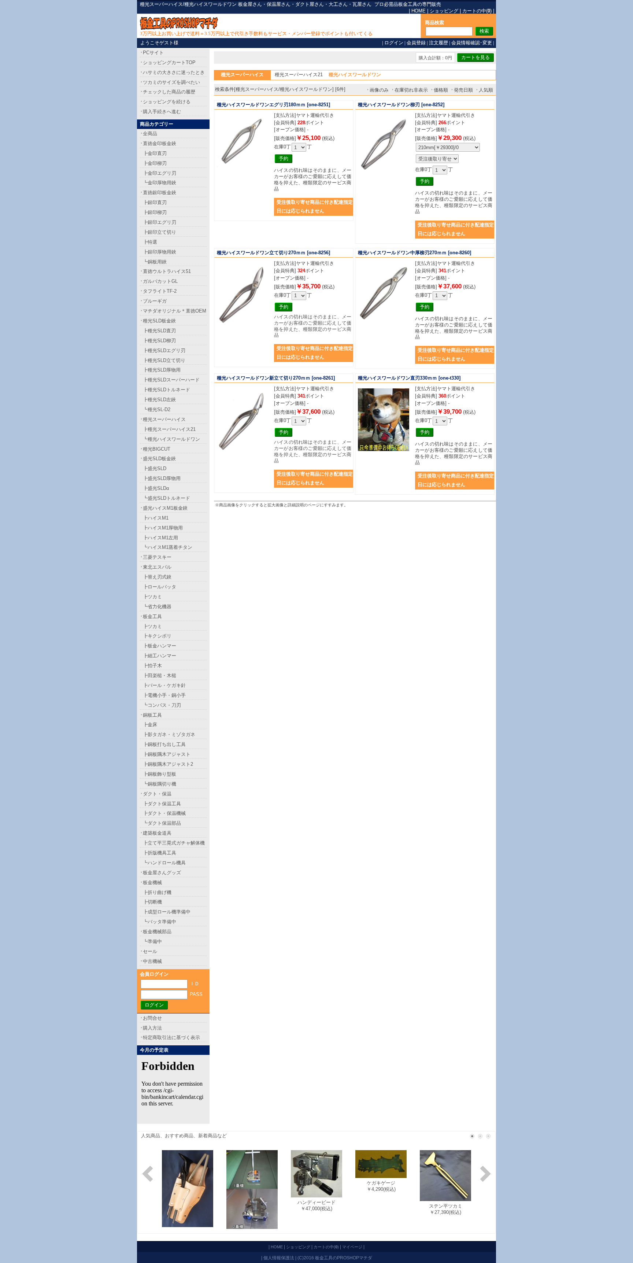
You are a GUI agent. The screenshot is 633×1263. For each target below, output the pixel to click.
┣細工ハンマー (159, 655)
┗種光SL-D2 (156, 409)
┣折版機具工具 (159, 853)
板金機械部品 (157, 931)
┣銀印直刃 (155, 202)
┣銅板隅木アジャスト (166, 754)
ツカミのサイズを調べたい (171, 82)
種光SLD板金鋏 (159, 321)
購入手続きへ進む (162, 111)
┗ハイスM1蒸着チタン (167, 547)
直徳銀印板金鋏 (159, 192)
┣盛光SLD (154, 468)
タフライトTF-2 (160, 291)
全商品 (150, 133)
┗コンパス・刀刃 (162, 705)
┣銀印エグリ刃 (159, 222)
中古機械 (152, 961)
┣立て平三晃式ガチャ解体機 (174, 843)
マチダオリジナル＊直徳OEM (174, 311)
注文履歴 (438, 42)
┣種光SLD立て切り (164, 360)
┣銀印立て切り (159, 232)
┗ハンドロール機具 (164, 862)
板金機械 (152, 882)
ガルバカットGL (160, 281)
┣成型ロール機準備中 (166, 912)
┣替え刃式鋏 (157, 577)
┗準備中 (152, 941)
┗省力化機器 (157, 606)
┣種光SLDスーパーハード (171, 380)
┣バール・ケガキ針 (164, 685)
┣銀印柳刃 (155, 212)
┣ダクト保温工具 (162, 803)
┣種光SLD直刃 (159, 330)
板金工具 (152, 616)
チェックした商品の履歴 (169, 92)
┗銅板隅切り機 (159, 784)
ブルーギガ (155, 301)
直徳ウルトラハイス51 (167, 271)
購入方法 (152, 1028)
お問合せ (152, 1018)
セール (150, 951)
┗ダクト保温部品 (162, 823)
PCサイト (153, 52)
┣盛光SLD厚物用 (162, 478)
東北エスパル (157, 567)
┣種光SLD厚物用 (162, 370)
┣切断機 (152, 902)
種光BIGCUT (156, 449)
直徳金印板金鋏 (159, 143)
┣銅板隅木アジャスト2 (168, 764)
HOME (418, 11)
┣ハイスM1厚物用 (163, 528)
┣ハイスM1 (156, 518)
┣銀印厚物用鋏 (159, 252)
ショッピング (444, 11)
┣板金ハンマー (159, 646)
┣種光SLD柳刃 (159, 340)
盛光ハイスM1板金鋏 (165, 508)
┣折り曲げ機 (157, 892)
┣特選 (150, 242)
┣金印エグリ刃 (159, 173)
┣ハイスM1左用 (160, 537)
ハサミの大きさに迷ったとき (174, 72)
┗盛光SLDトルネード (166, 498)
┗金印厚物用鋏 (159, 182)
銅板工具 (152, 715)
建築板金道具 (157, 833)
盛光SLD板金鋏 (159, 458)
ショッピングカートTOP (169, 62)
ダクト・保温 (157, 794)
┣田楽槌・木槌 (159, 675)
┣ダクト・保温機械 (164, 813)
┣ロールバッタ (159, 587)
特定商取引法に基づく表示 (171, 1037)
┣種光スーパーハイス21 (169, 429)
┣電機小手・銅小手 (164, 695)
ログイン (393, 42)
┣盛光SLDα (156, 488)
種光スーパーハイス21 (299, 74)
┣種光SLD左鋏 (159, 399)
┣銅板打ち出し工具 (164, 744)
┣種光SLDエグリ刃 (164, 350)
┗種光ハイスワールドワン (171, 439)
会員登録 (416, 42)
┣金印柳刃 (155, 163)
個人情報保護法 (278, 1257)
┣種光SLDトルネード (166, 389)
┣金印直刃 (155, 153)
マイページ (352, 1247)
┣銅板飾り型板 (159, 774)
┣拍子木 (152, 665)
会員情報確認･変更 (471, 42)
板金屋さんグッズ (162, 872)
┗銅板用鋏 (155, 262)
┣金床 (150, 724)
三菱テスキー (157, 557)
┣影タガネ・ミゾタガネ (169, 734)
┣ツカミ (152, 596)
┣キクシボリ (157, 636)
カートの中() (477, 11)
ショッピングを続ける (166, 101)
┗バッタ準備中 (159, 921)
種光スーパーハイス (164, 419)
